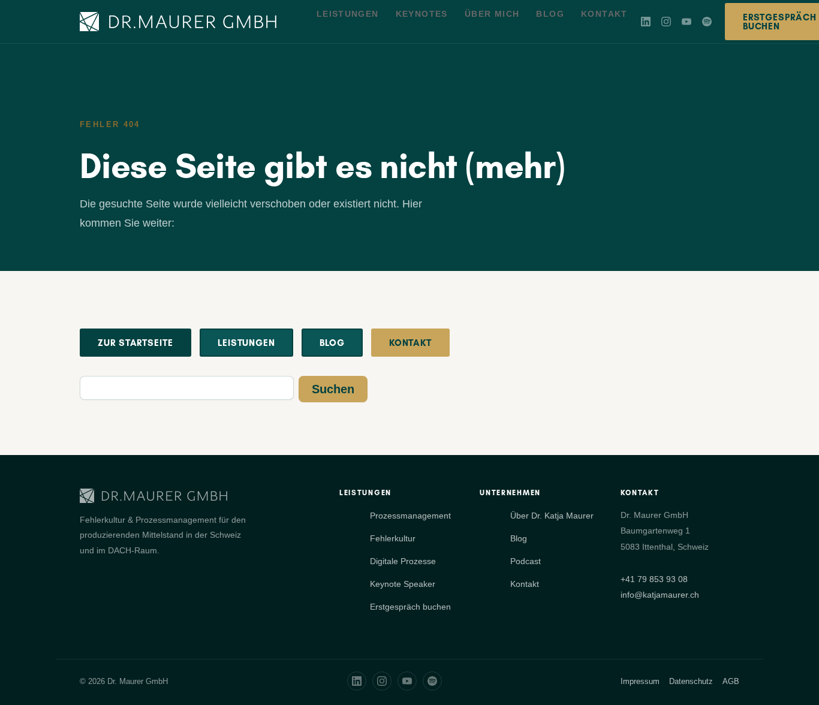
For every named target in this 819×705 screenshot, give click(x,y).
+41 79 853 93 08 (654, 579)
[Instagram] (666, 21)
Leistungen (348, 14)
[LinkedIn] (645, 21)
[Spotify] (706, 21)
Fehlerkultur (392, 538)
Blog (550, 14)
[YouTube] (686, 21)
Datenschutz (691, 681)
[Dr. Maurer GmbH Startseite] (178, 21)
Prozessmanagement (410, 515)
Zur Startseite (135, 342)
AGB (730, 681)
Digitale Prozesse (403, 561)
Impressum (640, 681)
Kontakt (604, 14)
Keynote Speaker (402, 584)
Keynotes (422, 14)
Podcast (525, 561)
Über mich (492, 14)
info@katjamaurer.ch (660, 594)
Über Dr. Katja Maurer (552, 515)
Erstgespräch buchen (410, 606)
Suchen (333, 389)
